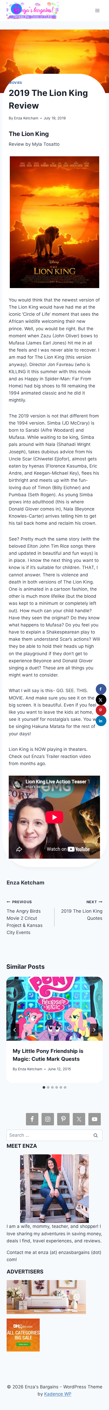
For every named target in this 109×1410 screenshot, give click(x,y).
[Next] (94, 1030)
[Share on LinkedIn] (101, 721)
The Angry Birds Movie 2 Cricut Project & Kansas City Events (25, 917)
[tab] (44, 1087)
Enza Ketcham (26, 118)
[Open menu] (97, 10)
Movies (15, 83)
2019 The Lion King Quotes (81, 910)
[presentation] (54, 1009)
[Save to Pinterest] (101, 710)
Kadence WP (57, 1394)
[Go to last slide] (15, 1030)
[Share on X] (101, 699)
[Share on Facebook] (101, 689)
